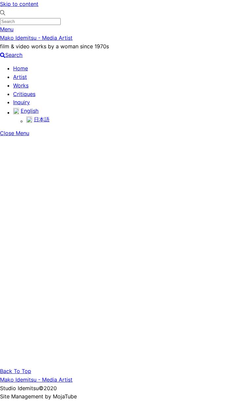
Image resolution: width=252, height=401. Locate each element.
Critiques (24, 94)
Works (21, 85)
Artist (20, 77)
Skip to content (19, 4)
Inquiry (21, 102)
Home (20, 68)
